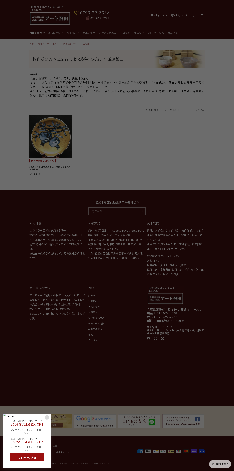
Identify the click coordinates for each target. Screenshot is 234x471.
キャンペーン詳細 (27, 457)
